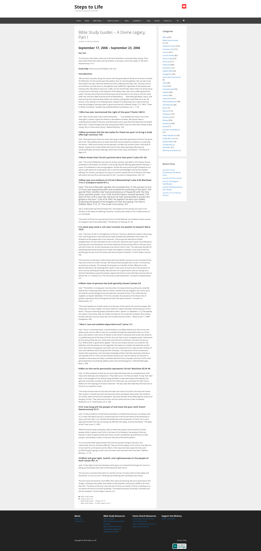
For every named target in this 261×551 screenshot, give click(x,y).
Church (165, 52)
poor (88, 499)
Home (78, 21)
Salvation (166, 123)
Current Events (168, 55)
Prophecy (166, 114)
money (83, 499)
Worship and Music (170, 150)
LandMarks (136, 21)
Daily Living (167, 58)
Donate (157, 21)
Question (166, 117)
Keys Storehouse (169, 101)
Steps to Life (88, 7)
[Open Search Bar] (178, 21)
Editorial (166, 65)
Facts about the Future (172, 77)
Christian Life (168, 49)
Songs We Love (168, 138)
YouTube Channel (140, 521)
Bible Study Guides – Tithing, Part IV (93, 501)
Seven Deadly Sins (170, 135)
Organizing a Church (141, 526)
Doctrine (166, 61)
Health (165, 92)
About (87, 21)
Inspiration (167, 98)
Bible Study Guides (87, 496)
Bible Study (97, 21)
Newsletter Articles (111, 531)
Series (165, 126)
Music (165, 108)
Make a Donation (168, 519)
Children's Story (169, 46)
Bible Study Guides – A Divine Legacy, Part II (96, 503)
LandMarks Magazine (112, 529)
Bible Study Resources (112, 526)
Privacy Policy (182, 540)
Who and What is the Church (144, 524)
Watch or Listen (112, 21)
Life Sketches (168, 105)
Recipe (165, 120)
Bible (165, 37)
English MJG (167, 71)
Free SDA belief (169, 89)
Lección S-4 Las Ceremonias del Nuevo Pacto (172, 172)
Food (165, 86)
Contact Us (167, 21)
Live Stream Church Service (143, 519)
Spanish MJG (168, 141)
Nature (165, 111)
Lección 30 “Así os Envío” (172, 178)
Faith (165, 83)
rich (91, 499)
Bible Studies (108, 519)
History (166, 95)
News (127, 21)
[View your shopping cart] (184, 21)
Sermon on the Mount (171, 129)
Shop (148, 21)
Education (167, 68)
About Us (78, 519)
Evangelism (167, 74)
